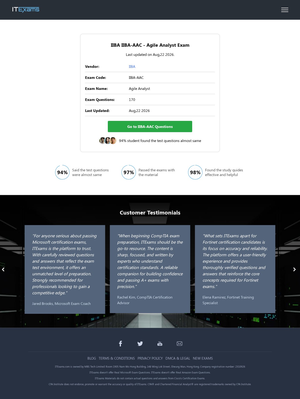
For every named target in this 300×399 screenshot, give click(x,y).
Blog (91, 358)
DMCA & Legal (177, 358)
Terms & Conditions (117, 358)
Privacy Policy (150, 358)
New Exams (203, 358)
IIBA (132, 66)
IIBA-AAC (136, 77)
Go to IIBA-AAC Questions (150, 126)
